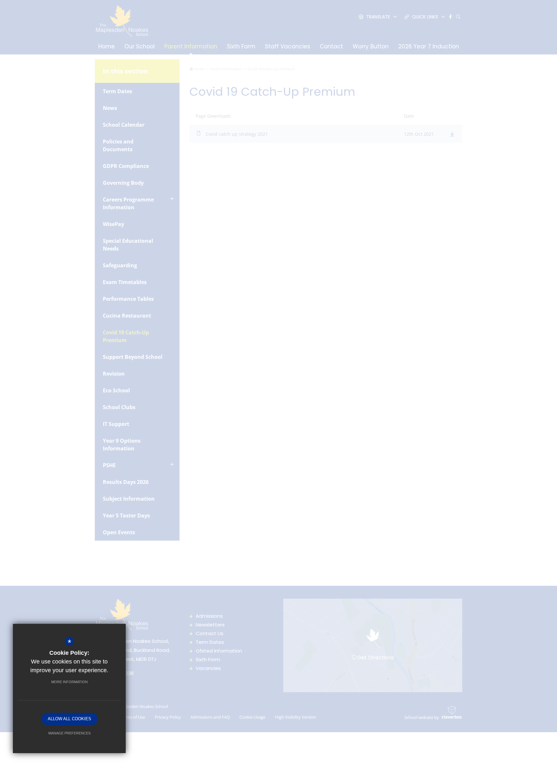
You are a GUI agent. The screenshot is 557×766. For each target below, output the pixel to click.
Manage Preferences (69, 733)
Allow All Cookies (69, 718)
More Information (69, 682)
